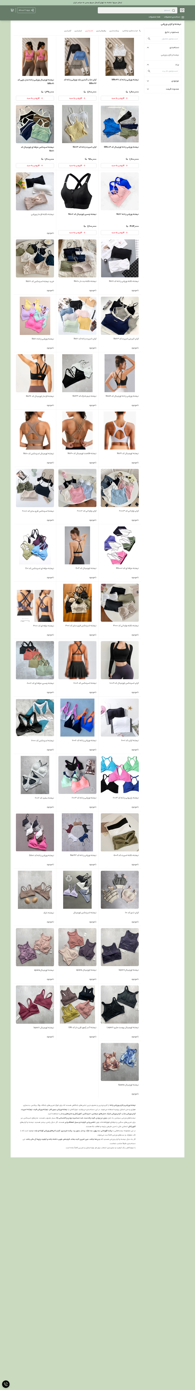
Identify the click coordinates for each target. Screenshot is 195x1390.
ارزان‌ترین (78, 30)
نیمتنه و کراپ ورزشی (170, 55)
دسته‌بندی (174, 47)
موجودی (175, 81)
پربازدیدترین (114, 30)
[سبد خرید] (12, 10)
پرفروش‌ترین (101, 30)
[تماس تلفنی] (6, 1384)
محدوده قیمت (172, 89)
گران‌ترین (67, 30)
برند (177, 64)
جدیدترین (89, 30)
